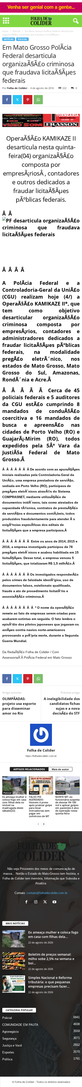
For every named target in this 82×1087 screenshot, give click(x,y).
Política (7, 1059)
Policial (16, 31)
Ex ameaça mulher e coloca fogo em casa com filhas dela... (53, 934)
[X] (46, 902)
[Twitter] (17, 99)
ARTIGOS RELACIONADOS (29, 769)
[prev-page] (38, 824)
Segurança (9, 1038)
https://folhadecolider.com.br (41, 756)
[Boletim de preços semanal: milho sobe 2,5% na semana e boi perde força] (13, 960)
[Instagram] (36, 902)
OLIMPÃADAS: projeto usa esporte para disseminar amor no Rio (19, 705)
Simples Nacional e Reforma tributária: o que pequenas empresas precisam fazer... (50, 982)
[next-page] (43, 824)
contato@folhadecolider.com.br (47, 893)
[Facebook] (6, 99)
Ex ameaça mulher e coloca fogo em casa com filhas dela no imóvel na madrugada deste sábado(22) (14, 803)
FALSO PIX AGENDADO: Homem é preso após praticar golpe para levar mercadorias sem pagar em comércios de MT (40, 806)
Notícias (8, 39)
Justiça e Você (12, 1045)
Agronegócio (10, 1031)
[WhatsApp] (38, 99)
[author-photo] (41, 735)
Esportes (8, 1052)
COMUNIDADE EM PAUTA (20, 1024)
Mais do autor (60, 769)
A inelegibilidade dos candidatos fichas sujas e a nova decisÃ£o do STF (62, 705)
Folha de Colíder (17, 88)
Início (5, 31)
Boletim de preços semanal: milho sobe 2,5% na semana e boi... (51, 958)
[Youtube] (55, 902)
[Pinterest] (27, 99)
